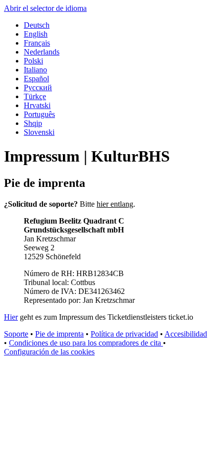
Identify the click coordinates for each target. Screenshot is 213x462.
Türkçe (35, 96)
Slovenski (39, 132)
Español (36, 78)
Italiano (35, 69)
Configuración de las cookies (49, 351)
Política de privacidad (124, 334)
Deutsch (37, 25)
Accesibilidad (185, 334)
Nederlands (41, 52)
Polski (33, 61)
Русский (38, 87)
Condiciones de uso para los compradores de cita (86, 343)
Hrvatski (37, 105)
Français (37, 43)
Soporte (16, 334)
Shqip (33, 123)
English (36, 34)
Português (39, 114)
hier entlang (115, 204)
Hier (11, 317)
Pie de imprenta (59, 334)
